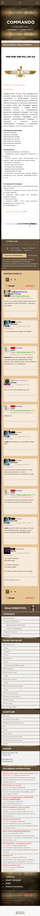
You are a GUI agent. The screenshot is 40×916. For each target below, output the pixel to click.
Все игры (6, 716)
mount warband (16, 250)
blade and (28, 250)
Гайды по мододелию (14, 628)
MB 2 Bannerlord (9, 644)
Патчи (6, 655)
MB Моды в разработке (11, 696)
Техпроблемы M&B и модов (14, 665)
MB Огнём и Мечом (10, 679)
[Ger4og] (7, 379)
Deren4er (14, 324)
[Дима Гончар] (7, 291)
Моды (6, 648)
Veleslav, (6, 809)
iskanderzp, (7, 857)
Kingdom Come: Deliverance (13, 723)
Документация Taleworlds (15, 625)
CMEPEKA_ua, (8, 775)
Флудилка (6, 635)
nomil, (5, 801)
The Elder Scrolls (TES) (11, 719)
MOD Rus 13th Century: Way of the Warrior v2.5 (20, 773)
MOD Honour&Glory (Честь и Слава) (16, 807)
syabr (13, 350)
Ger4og (13, 382)
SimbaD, (5, 867)
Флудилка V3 (8, 855)
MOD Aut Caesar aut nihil (12, 785)
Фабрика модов (8, 618)
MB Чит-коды (7, 703)
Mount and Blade (9, 44)
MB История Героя (10, 672)
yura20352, (7, 845)
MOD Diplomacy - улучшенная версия (17, 843)
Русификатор (9, 89)
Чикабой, (6, 821)
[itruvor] (7, 548)
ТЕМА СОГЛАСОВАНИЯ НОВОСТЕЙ (16, 831)
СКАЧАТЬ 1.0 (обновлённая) (14, 85)
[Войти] (37, 2)
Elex (4, 726)
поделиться (28, 298)
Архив (5, 743)
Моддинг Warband (11, 632)
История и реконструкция (12, 737)
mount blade (15, 248)
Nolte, (5, 833)
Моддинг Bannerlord (11, 621)
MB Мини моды (8, 700)
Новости (7, 651)
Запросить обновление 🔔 (14, 255)
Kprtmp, (5, 787)
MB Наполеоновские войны (13, 686)
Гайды (5, 730)
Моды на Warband (24, 44)
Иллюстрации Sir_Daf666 (17, 211)
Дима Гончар (16, 294)
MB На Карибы (8, 669)
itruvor (13, 551)
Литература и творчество (12, 740)
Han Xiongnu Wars (9, 707)
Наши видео (7, 733)
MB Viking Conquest (10, 693)
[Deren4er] (7, 321)
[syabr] (7, 347)
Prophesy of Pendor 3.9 (11, 819)
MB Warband (7, 658)
